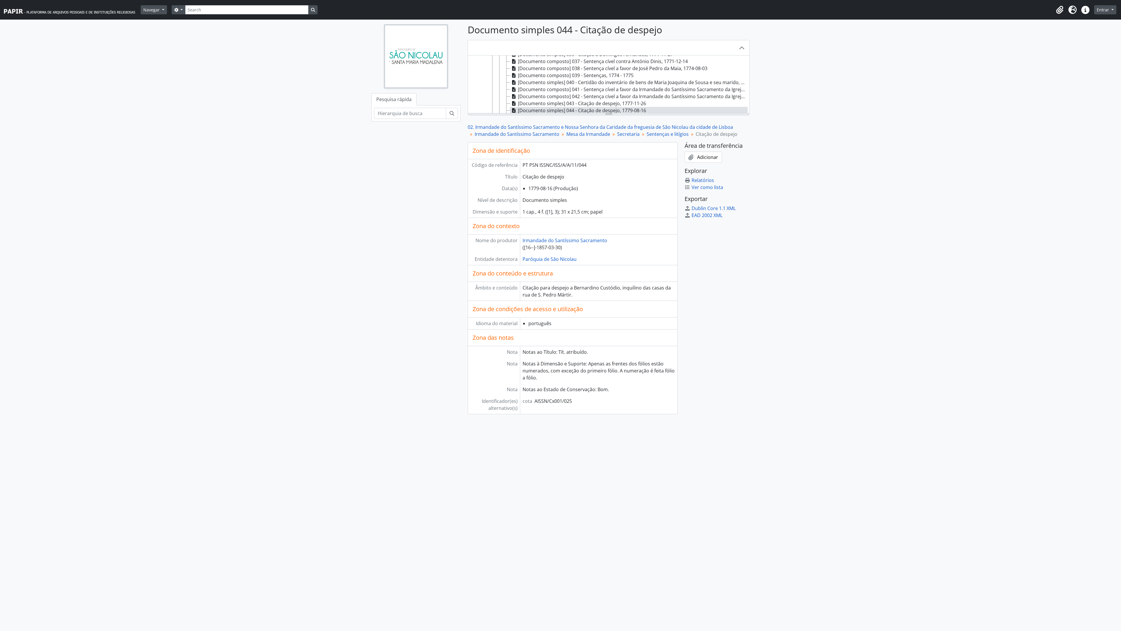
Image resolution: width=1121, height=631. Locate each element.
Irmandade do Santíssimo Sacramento (517, 134)
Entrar (1103, 10)
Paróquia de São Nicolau (550, 259)
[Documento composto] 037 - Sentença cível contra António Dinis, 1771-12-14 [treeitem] (603, 61)
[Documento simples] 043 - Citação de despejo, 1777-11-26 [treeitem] (582, 103)
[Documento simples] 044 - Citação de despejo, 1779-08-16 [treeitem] (582, 110)
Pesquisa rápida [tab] (394, 99)
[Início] (72, 9)
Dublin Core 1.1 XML (714, 208)
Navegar (152, 10)
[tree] (608, 85)
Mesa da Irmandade (588, 134)
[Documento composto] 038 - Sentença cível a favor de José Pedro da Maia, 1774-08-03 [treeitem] (612, 68)
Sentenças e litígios (668, 134)
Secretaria (628, 134)
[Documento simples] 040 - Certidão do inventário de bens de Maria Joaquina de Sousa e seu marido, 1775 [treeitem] (633, 82)
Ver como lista (707, 187)
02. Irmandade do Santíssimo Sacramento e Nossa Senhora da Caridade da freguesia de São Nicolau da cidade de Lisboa (600, 127)
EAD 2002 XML (707, 215)
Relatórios (703, 180)
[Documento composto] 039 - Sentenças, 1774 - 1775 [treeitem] (575, 75)
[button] (1059, 10)
